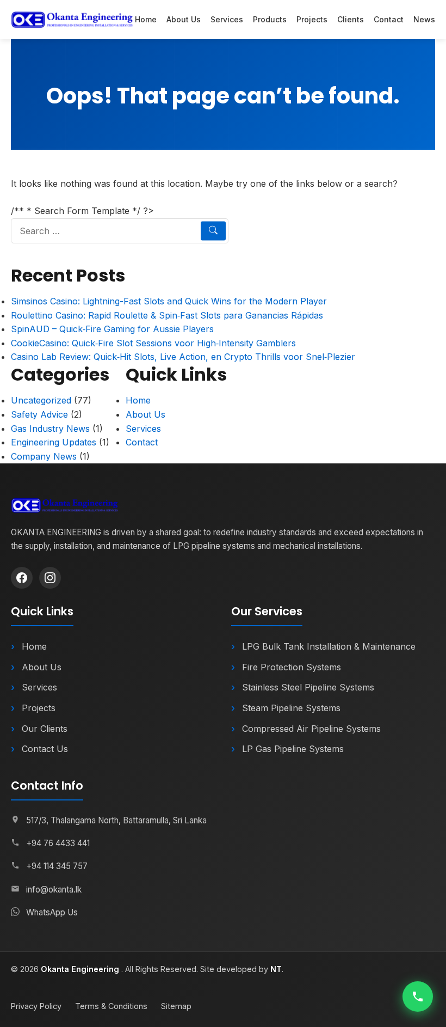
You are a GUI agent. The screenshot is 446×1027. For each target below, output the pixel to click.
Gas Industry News (50, 428)
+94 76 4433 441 (58, 843)
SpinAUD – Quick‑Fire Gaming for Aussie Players (112, 328)
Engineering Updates (53, 442)
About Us (183, 19)
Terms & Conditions (111, 1006)
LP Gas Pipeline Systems (293, 748)
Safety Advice (39, 414)
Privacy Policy (36, 1006)
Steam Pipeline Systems (291, 707)
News (424, 19)
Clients (350, 19)
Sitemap (176, 1006)
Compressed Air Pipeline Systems (311, 728)
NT (276, 969)
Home (146, 19)
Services (226, 19)
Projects (311, 19)
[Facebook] (22, 578)
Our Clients (44, 728)
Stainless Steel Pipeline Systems (308, 687)
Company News (44, 456)
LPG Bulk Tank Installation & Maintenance (329, 646)
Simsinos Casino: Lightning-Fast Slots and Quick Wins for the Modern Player (169, 301)
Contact (389, 19)
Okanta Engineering (81, 969)
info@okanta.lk (54, 889)
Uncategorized (41, 400)
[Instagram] (50, 578)
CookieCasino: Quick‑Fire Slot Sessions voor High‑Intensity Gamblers (153, 343)
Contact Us (45, 748)
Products (270, 19)
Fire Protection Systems (291, 667)
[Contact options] (417, 996)
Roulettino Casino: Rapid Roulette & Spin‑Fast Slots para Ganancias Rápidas (167, 315)
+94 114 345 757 (57, 866)
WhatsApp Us (52, 912)
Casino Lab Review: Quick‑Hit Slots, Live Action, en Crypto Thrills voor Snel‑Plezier (183, 356)
